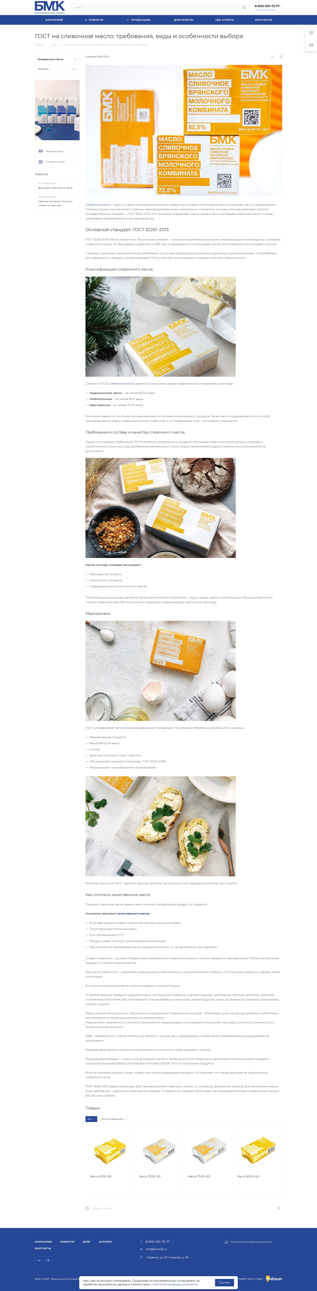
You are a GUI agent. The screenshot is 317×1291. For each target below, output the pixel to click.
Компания (43, 1241)
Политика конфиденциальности (251, 1242)
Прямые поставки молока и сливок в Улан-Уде (55, 203)
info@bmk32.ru (156, 1249)
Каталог (105, 1241)
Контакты (43, 1248)
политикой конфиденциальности (175, 1284)
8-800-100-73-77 (267, 6)
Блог (87, 1241)
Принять (224, 1282)
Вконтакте (39, 1260)
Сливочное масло (98, 204)
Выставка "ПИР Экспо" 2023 (55, 187)
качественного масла (133, 913)
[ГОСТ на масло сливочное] (183, 130)
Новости (41, 174)
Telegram (48, 1260)
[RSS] (272, 56)
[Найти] (244, 7)
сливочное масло (122, 383)
